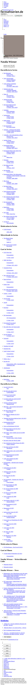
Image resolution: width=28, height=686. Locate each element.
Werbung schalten (8, 672)
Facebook (6, 674)
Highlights (5, 621)
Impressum (6, 666)
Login (5, 7)
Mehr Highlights (7, 636)
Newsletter (6, 662)
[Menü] (7, 14)
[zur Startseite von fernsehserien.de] (7, 9)
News (5, 1)
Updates (5, 660)
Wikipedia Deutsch (8, 564)
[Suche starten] (18, 15)
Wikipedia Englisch (8, 567)
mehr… (5, 617)
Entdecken (6, 3)
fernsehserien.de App (13, 639)
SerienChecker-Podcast (9, 661)
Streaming (6, 4)
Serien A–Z (6, 25)
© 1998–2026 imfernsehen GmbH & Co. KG (14, 658)
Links (5, 673)
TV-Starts (6, 6)
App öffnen (3, 14)
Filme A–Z (6, 26)
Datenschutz (6, 668)
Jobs (5, 670)
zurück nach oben (8, 676)
